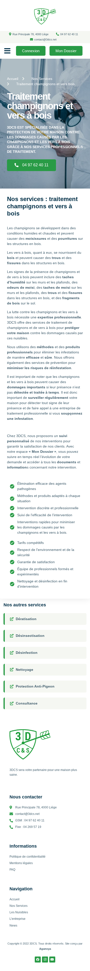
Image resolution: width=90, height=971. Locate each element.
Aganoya (45, 948)
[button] (7, 51)
